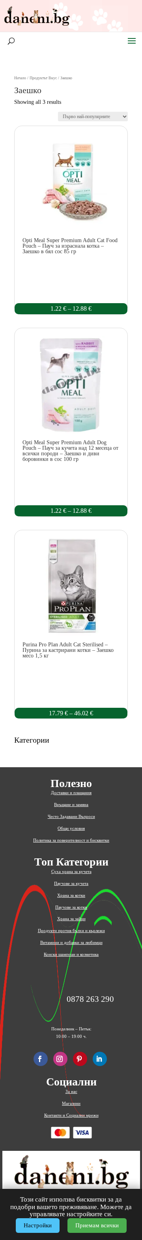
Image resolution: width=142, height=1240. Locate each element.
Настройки (38, 1225)
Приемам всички (97, 1225)
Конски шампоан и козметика (71, 954)
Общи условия (71, 828)
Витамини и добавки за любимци (71, 942)
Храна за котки (71, 895)
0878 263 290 (90, 999)
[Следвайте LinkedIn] (100, 1059)
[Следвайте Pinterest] (80, 1059)
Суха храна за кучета (71, 871)
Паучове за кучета (71, 883)
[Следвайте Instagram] (60, 1059)
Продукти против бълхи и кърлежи (71, 930)
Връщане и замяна (71, 804)
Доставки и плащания (71, 792)
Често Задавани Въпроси (71, 816)
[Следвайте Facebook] (41, 1059)
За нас (71, 1091)
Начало (20, 78)
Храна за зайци (71, 918)
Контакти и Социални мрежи (71, 1115)
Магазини (71, 1103)
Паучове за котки (71, 907)
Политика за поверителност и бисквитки (71, 840)
